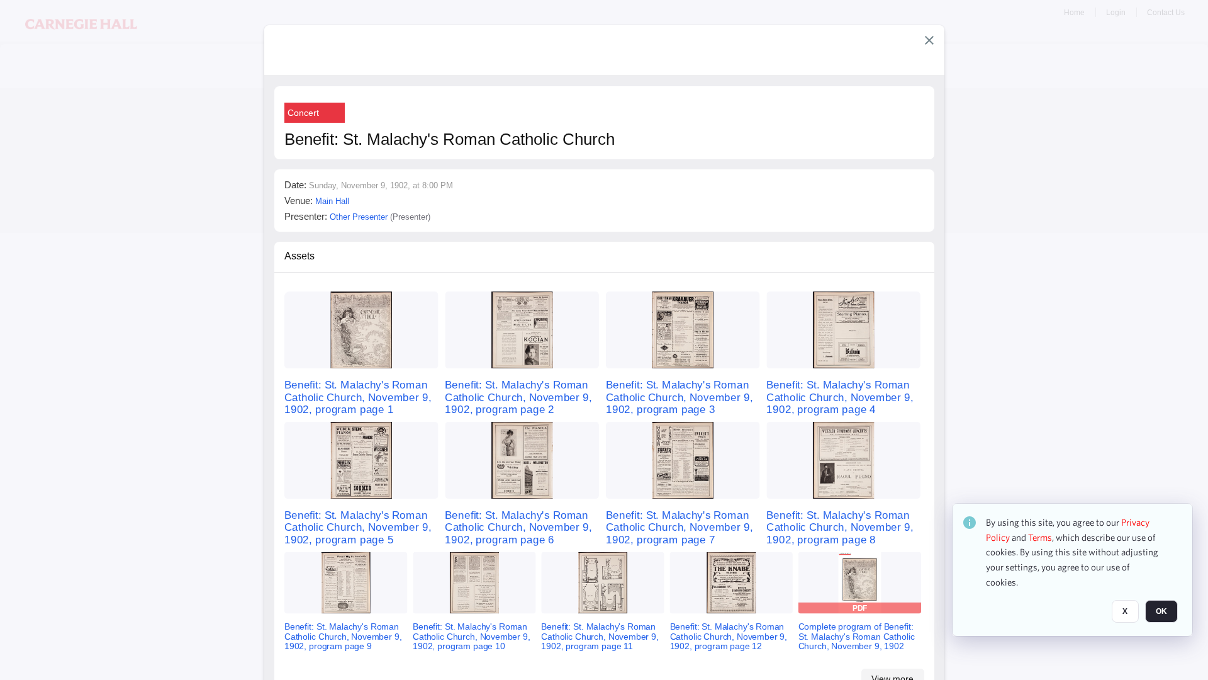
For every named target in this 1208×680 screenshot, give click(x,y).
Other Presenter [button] (359, 217)
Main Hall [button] (332, 201)
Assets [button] (299, 256)
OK (1161, 611)
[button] (929, 40)
